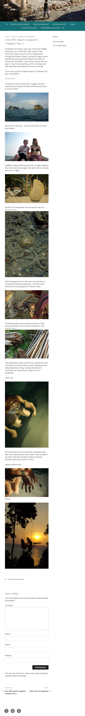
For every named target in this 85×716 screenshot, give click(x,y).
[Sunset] (27, 568)
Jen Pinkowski (42, 12)
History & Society (60, 24)
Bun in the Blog (58, 42)
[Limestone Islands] (27, 121)
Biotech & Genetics (41, 24)
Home (7, 24)
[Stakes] (27, 358)
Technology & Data (29, 28)
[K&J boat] (27, 160)
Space (73, 24)
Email (7, 645)
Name (8, 634)
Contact (63, 27)
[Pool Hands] (27, 496)
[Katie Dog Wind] (27, 318)
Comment (9, 605)
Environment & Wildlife (50, 28)
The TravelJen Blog (16, 579)
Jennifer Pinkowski (27, 36)
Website (8, 655)
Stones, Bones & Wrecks (19, 24)
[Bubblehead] (27, 447)
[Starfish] (27, 276)
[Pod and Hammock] (27, 202)
